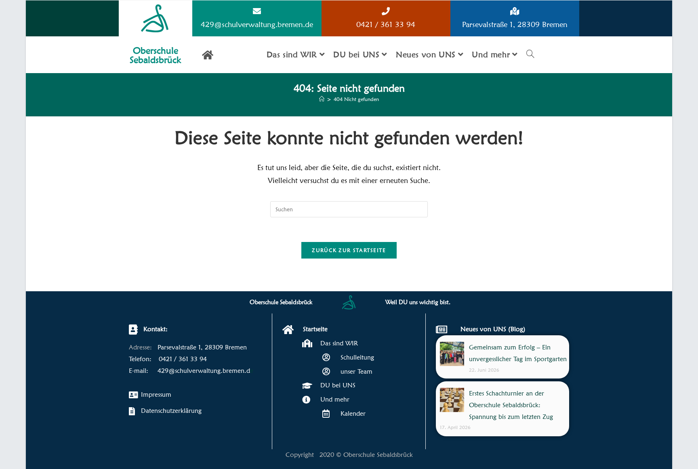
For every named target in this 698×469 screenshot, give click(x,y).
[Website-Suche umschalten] (530, 54)
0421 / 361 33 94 (385, 24)
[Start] (321, 99)
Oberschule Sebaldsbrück (155, 55)
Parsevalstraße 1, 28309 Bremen (515, 24)
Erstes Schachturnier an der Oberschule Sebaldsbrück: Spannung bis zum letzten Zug (511, 405)
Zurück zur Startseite (349, 250)
